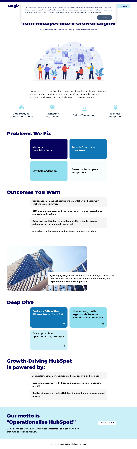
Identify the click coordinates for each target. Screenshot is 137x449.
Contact (123, 6)
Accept (105, 17)
